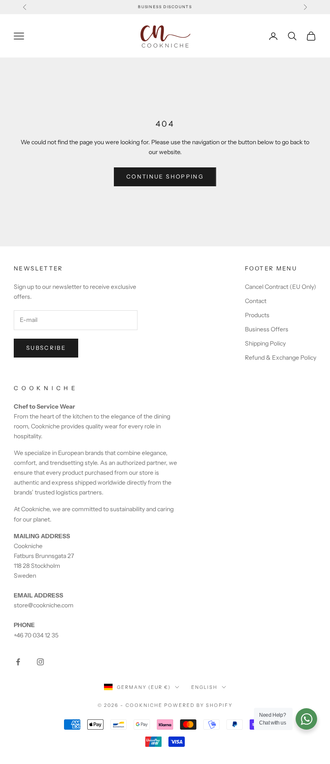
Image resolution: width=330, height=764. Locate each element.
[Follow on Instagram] (40, 662)
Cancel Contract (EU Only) (280, 287)
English (204, 687)
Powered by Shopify (198, 705)
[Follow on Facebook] (18, 662)
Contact (255, 301)
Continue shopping (165, 176)
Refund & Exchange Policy (280, 357)
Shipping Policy (265, 343)
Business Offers (266, 329)
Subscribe (46, 347)
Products (257, 315)
